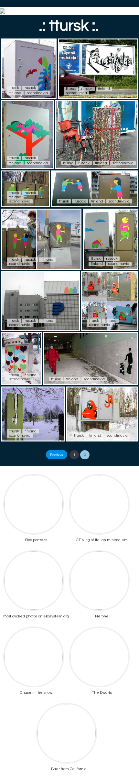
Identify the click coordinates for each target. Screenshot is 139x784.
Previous (56, 454)
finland (15, 93)
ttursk (14, 88)
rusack (30, 88)
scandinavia (37, 93)
